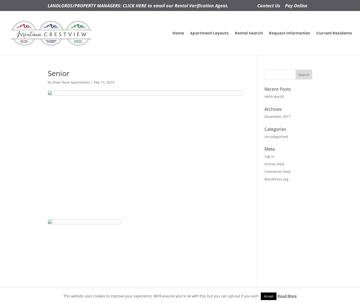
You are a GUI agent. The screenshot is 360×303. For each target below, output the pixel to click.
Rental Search (249, 34)
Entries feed (274, 164)
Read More (287, 295)
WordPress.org (276, 179)
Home (178, 34)
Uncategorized (276, 136)
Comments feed (277, 171)
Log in (269, 156)
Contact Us (268, 6)
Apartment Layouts (209, 34)
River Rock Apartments (71, 82)
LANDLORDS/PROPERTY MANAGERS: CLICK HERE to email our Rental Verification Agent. (138, 6)
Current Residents (334, 34)
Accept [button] (269, 296)
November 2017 (277, 116)
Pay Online (296, 6)
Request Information (289, 34)
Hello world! (274, 96)
